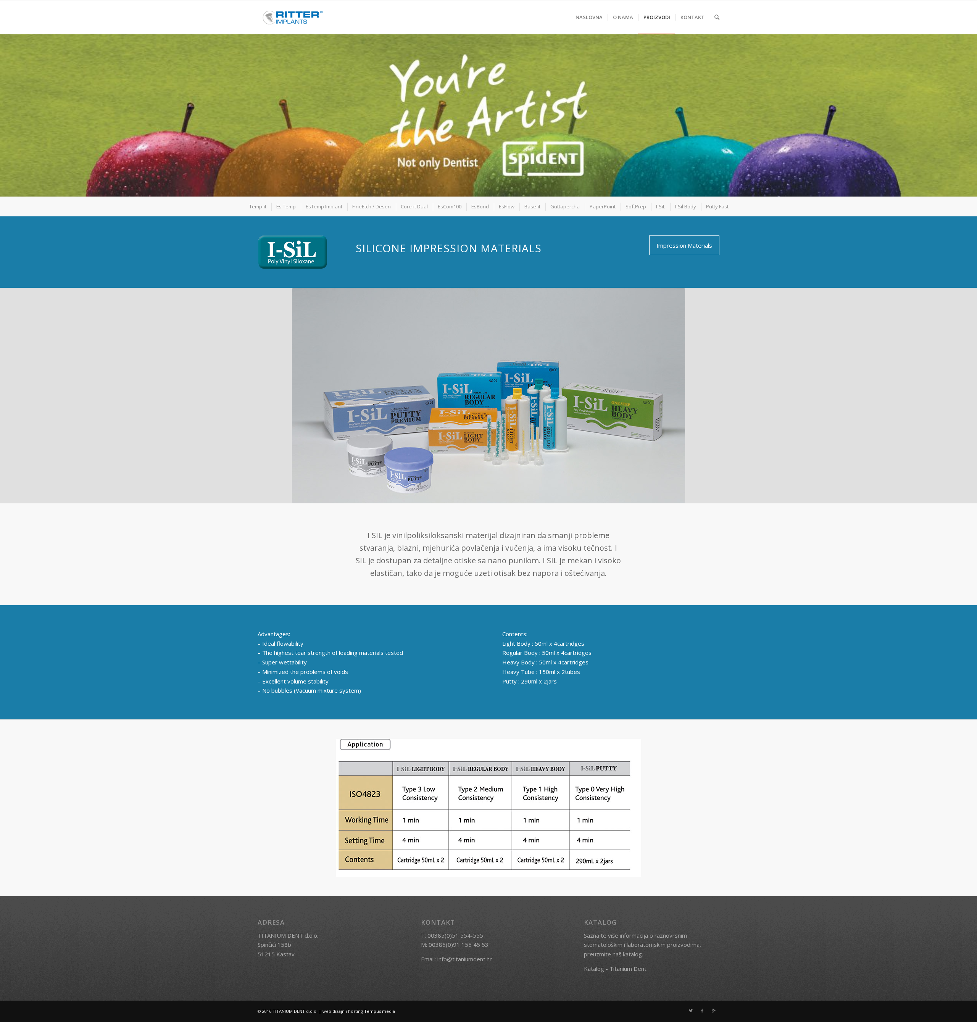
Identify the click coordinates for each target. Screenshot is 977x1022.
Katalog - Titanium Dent (615, 968)
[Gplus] (713, 1010)
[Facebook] (702, 1010)
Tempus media (379, 1011)
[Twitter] (690, 1010)
